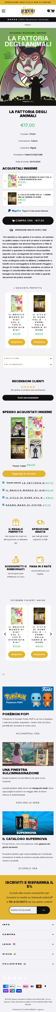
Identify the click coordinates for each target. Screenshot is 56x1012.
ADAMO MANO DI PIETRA (24, 505)
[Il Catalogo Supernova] (28, 823)
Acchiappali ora (28, 733)
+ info (20, 185)
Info (6, 925)
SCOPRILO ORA (28, 868)
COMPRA (9, 934)
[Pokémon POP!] (28, 698)
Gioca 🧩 (9, 954)
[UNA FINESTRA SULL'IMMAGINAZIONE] (28, 754)
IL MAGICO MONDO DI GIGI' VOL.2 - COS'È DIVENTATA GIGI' (16, 322)
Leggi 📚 (9, 944)
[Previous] (5, 634)
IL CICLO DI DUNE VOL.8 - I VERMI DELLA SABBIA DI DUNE (39, 322)
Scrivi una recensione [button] (28, 397)
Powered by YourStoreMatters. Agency (28, 1009)
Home (27, 25)
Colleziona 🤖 (14, 964)
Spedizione (11, 358)
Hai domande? (13, 364)
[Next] (51, 634)
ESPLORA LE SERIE (28, 802)
